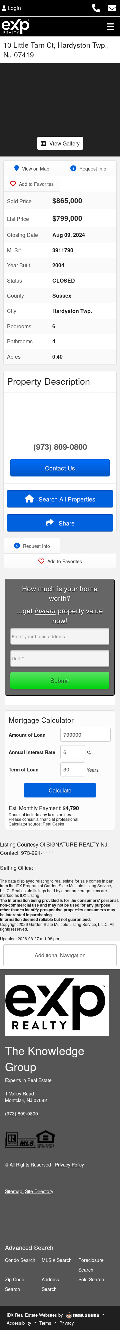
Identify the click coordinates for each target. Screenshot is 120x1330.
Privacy (66, 1323)
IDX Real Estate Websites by (35, 1315)
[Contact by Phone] (96, 7)
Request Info (92, 168)
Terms (45, 1323)
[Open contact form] (112, 7)
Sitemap (14, 1191)
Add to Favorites (36, 184)
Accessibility (19, 1323)
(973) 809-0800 (60, 446)
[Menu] (110, 26)
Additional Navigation (60, 955)
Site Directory (39, 1191)
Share (66, 523)
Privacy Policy (69, 1164)
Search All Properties (66, 498)
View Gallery (64, 143)
